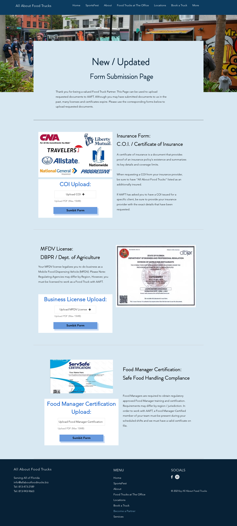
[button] (75, 194)
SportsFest (120, 483)
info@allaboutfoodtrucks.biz (31, 482)
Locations (119, 500)
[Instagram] (177, 477)
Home (117, 477)
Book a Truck (121, 505)
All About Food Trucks (33, 6)
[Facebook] (172, 477)
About (117, 489)
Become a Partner (124, 511)
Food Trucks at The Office (129, 494)
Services (118, 516)
